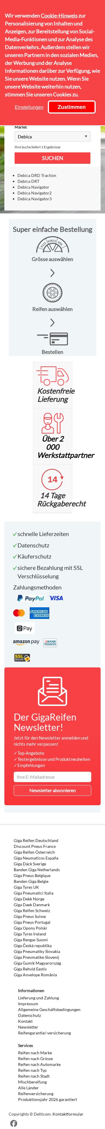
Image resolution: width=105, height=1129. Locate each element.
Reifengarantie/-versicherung (44, 1032)
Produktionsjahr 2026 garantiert (47, 1099)
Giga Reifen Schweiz (32, 910)
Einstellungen (29, 107)
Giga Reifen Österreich (34, 852)
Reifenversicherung (35, 1093)
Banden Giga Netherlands (37, 869)
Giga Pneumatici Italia (33, 892)
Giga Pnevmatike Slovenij (36, 957)
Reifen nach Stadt (34, 1076)
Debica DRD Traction (37, 175)
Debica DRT (28, 181)
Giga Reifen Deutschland (36, 840)
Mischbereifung (32, 1081)
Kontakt (25, 1021)
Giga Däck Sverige (30, 863)
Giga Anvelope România (35, 974)
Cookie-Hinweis (59, 15)
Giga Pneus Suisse (30, 916)
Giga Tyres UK (26, 887)
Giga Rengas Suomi (31, 939)
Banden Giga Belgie (31, 881)
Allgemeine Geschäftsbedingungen (49, 1009)
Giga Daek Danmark (32, 904)
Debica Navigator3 (35, 198)
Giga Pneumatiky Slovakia (37, 951)
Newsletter (28, 1026)
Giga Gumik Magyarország (37, 963)
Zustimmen (72, 107)
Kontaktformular (67, 1113)
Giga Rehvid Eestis (30, 968)
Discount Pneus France (35, 846)
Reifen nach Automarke (39, 1064)
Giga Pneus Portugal (32, 922)
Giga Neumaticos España (36, 857)
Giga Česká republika (33, 945)
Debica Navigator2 (35, 192)
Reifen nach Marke (35, 1052)
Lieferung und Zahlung (38, 997)
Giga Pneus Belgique (32, 875)
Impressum (28, 1003)
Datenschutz (29, 1015)
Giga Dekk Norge (29, 898)
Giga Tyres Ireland (30, 933)
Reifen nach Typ (32, 1070)
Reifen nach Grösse (35, 1058)
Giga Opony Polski (30, 928)
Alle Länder (28, 1087)
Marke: (21, 126)
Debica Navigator (33, 187)
